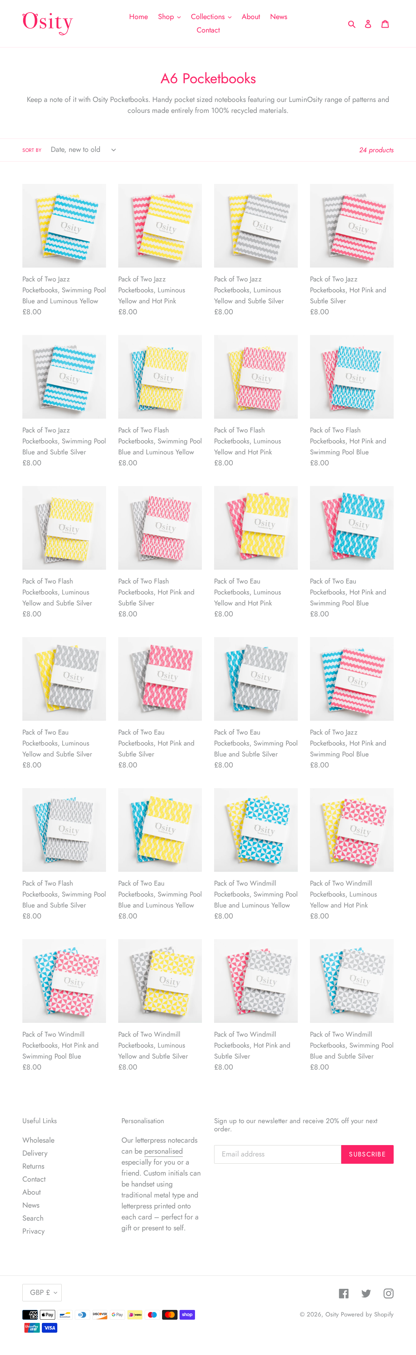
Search (32, 1218)
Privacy (33, 1231)
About (31, 1192)
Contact (34, 1179)
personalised (163, 1151)
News (30, 1205)
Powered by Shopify (367, 1314)
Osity (332, 1314)
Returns (33, 1166)
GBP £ (40, 1292)
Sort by (31, 150)
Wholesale (38, 1140)
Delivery (35, 1153)
